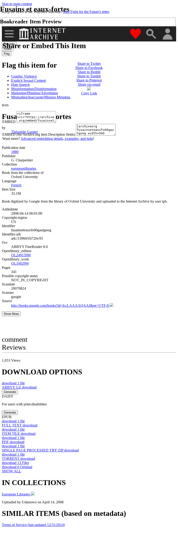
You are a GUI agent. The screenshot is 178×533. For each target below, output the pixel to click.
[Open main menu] (9, 33)
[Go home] (43, 33)
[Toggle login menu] (167, 34)
